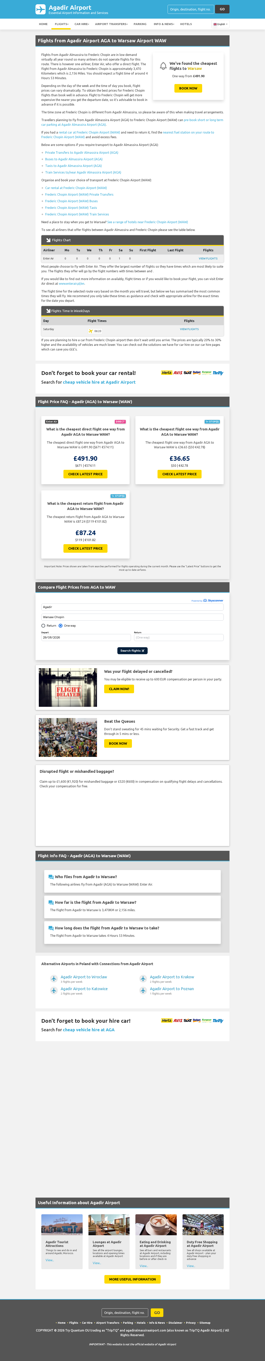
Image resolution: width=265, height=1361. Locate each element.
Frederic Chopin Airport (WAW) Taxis (71, 207)
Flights (61, 24)
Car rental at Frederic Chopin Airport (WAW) (76, 188)
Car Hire (81, 24)
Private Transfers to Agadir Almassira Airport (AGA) (81, 152)
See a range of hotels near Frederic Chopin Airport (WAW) (147, 222)
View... (50, 1260)
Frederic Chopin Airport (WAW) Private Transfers (79, 194)
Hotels (186, 24)
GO (222, 9)
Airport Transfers (110, 24)
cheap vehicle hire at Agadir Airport (99, 382)
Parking (140, 24)
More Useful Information (132, 1279)
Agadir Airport (78, 9)
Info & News (163, 24)
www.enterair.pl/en (71, 283)
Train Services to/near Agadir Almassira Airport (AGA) (83, 172)
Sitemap (204, 1322)
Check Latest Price (85, 474)
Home (43, 24)
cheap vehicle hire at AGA (89, 1029)
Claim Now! (119, 689)
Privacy (191, 1322)
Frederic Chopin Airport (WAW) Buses (71, 201)
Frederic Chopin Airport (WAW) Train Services (77, 214)
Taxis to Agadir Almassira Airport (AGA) (73, 165)
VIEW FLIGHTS (208, 258)
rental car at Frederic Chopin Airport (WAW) (89, 132)
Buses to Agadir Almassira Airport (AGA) (74, 159)
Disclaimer (175, 1322)
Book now (188, 88)
